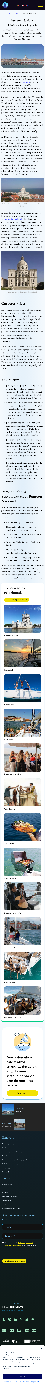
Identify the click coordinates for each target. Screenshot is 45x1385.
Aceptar (23, 1376)
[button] (41, 1348)
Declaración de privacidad (31, 1382)
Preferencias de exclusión (12, 1382)
